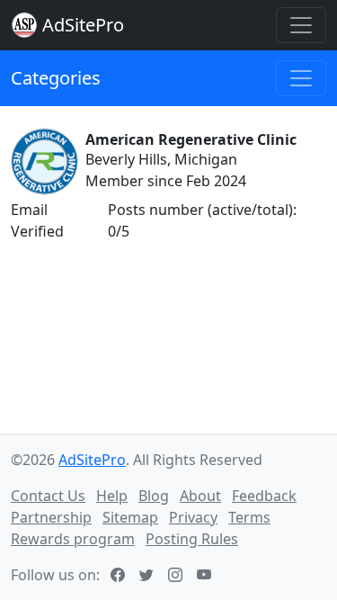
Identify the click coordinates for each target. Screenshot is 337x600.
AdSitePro (83, 25)
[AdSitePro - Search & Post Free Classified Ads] (24, 25)
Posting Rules (192, 539)
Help (112, 496)
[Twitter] (148, 575)
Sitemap (130, 517)
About (200, 496)
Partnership (51, 517)
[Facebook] (120, 575)
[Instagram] (177, 575)
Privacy (193, 517)
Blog (153, 496)
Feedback (264, 496)
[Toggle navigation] (301, 25)
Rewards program (73, 539)
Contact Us (48, 496)
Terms (249, 517)
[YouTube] (206, 575)
